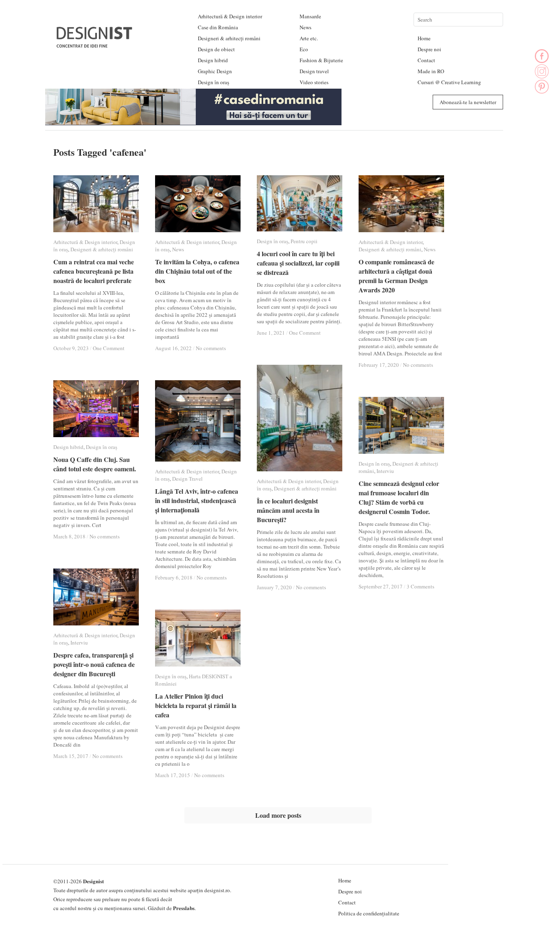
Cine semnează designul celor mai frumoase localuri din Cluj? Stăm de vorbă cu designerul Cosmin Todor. (399, 497)
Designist (93, 881)
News (305, 27)
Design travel (314, 71)
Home (424, 38)
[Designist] (94, 44)
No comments (211, 348)
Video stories (314, 82)
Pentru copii (304, 241)
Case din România (218, 27)
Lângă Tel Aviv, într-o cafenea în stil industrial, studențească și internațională (196, 500)
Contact (426, 60)
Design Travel (187, 478)
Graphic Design (215, 71)
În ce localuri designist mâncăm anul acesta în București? (288, 510)
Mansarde (310, 16)
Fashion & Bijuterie (321, 60)
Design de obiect (216, 49)
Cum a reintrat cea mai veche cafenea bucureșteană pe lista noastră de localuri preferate (93, 271)
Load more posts (278, 815)
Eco (304, 49)
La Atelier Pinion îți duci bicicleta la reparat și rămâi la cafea (195, 705)
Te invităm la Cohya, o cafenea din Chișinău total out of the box (197, 271)
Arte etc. (309, 38)
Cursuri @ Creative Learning (449, 82)
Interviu (385, 471)
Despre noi (429, 49)
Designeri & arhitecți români (229, 38)
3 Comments (420, 586)
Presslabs (184, 908)
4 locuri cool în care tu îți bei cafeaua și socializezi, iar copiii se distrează (298, 263)
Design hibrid (213, 60)
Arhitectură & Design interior (230, 16)
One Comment (109, 348)
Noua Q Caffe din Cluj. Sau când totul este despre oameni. (94, 464)
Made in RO (431, 71)
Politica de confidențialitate (368, 913)
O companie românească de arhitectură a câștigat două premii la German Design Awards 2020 (396, 275)
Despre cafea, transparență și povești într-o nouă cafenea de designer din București (94, 664)
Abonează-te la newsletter (468, 102)
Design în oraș (213, 82)
